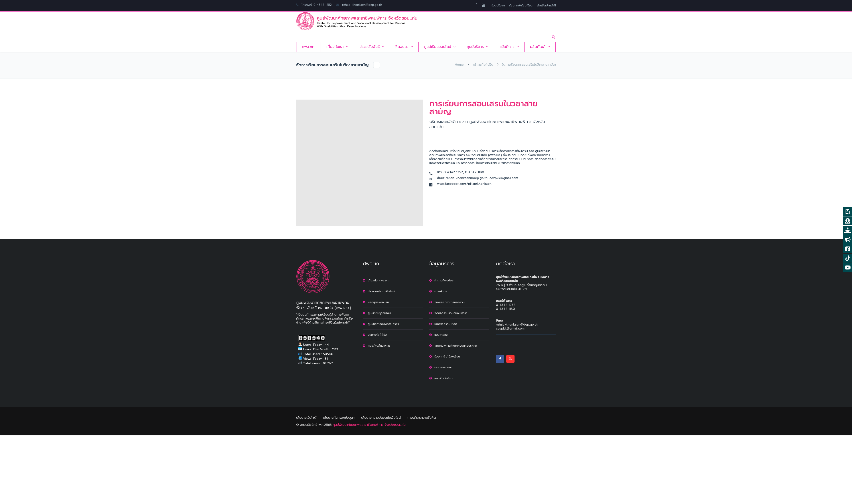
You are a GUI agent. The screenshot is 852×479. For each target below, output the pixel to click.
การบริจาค (440, 291)
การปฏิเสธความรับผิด (421, 417)
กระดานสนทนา (443, 367)
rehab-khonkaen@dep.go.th (362, 5)
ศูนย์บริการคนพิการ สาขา (383, 324)
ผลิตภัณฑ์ (537, 46)
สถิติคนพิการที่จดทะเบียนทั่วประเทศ (455, 346)
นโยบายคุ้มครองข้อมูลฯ (339, 417)
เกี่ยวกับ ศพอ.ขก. (378, 280)
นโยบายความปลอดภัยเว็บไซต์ (381, 417)
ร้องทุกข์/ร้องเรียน (520, 5)
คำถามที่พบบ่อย (444, 280)
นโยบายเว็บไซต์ (306, 417)
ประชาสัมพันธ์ (369, 46)
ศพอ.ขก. (308, 46)
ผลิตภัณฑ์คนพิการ (379, 346)
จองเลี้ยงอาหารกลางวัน (449, 302)
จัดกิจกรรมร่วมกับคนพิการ (450, 313)
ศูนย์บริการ (475, 46)
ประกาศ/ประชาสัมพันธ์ (381, 291)
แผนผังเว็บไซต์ (443, 378)
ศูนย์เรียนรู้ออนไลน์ (379, 313)
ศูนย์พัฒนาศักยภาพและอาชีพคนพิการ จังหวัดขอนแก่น (369, 424)
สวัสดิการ (506, 46)
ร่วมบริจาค (498, 5)
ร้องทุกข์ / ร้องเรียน (447, 356)
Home (459, 64)
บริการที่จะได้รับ (483, 64)
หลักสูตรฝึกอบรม (378, 302)
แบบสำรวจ (441, 335)
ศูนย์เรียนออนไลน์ (437, 46)
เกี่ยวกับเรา (335, 46)
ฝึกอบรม (401, 46)
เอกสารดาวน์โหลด (445, 324)
